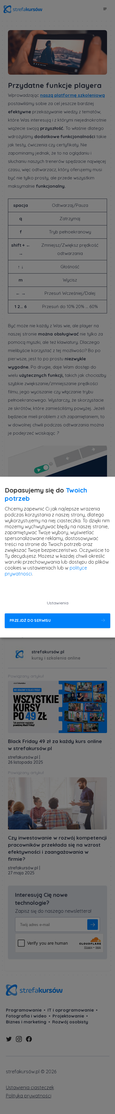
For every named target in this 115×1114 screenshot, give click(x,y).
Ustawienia (57, 603)
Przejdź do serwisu (30, 621)
